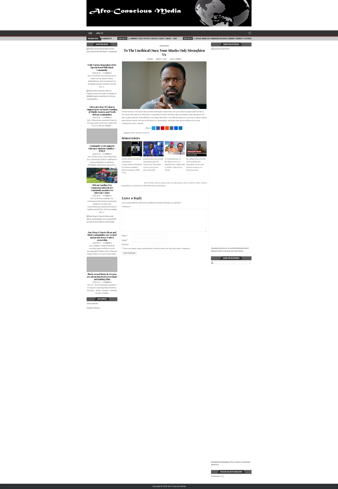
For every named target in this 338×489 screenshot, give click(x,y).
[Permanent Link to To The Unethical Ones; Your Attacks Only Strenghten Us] (164, 85)
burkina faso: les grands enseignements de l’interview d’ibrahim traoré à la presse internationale (153, 164)
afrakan (150, 59)
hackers (145, 133)
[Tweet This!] (153, 128)
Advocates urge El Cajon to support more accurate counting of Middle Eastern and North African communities (102, 111)
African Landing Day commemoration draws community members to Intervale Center (102, 189)
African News (164, 46)
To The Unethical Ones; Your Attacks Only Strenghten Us (164, 52)
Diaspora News (93, 308)
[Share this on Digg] (176, 128)
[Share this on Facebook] (158, 128)
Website (125, 244)
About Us (99, 33)
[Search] (249, 33)
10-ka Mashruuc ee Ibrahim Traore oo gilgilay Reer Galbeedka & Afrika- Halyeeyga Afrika (175, 164)
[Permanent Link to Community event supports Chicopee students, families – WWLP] (102, 136)
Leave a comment (176, 59)
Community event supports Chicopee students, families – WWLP (102, 148)
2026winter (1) (217, 476)
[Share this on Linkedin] (180, 128)
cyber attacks (136, 133)
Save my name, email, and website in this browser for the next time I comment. (157, 248)
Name (125, 236)
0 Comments (107, 73)
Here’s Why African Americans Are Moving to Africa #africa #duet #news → (176, 183)
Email (125, 240)
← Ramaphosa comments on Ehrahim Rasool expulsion (143, 186)
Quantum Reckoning (220, 462)
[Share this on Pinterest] (162, 128)
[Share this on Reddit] (167, 128)
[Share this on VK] (171, 128)
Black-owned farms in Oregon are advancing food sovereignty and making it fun (102, 276)
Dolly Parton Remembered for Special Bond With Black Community (102, 67)
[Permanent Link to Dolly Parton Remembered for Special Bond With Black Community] (102, 55)
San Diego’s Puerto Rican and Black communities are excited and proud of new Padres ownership (102, 236)
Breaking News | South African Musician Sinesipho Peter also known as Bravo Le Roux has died (195, 164)
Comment (126, 207)
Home (90, 33)
